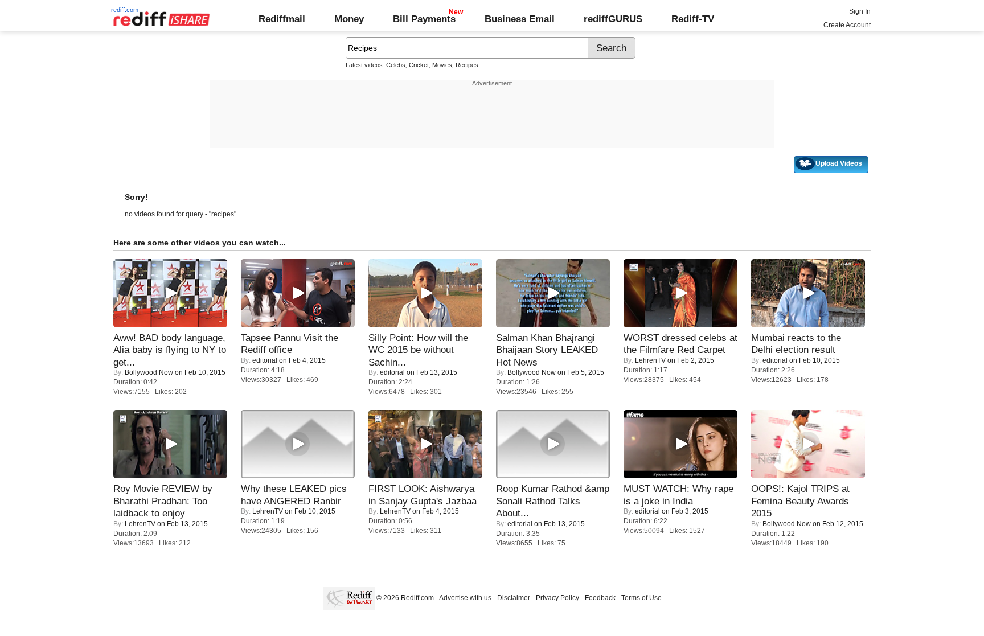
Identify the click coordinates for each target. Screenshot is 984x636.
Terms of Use (641, 598)
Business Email (520, 19)
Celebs (395, 64)
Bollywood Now (149, 372)
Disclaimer (513, 598)
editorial (264, 360)
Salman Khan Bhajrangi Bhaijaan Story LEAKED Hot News (547, 350)
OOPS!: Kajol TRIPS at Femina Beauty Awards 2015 (800, 500)
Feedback (600, 598)
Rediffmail (282, 19)
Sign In (860, 11)
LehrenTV (650, 360)
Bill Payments (424, 19)
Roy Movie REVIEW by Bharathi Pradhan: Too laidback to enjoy (162, 500)
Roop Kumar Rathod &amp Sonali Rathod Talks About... (552, 500)
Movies (442, 64)
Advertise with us (465, 598)
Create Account (847, 25)
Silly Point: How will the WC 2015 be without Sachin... (418, 350)
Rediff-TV (692, 19)
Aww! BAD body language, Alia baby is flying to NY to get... (169, 350)
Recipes (467, 64)
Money (349, 19)
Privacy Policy (557, 598)
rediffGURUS (613, 19)
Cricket (419, 64)
